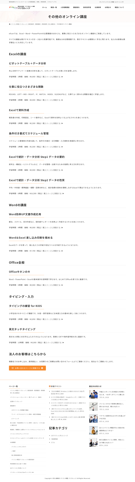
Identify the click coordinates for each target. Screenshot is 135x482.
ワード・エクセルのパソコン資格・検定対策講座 (26, 414)
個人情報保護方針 (16, 455)
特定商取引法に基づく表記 (18, 464)
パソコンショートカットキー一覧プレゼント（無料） (26, 397)
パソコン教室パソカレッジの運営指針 (22, 459)
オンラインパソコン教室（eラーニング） (111, 2)
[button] (27, 368)
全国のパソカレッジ (16, 401)
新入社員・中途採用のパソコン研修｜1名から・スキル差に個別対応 (27, 424)
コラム (53, 442)
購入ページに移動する (52, 76)
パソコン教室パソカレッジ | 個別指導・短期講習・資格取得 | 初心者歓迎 (27, 391)
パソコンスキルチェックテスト (19, 434)
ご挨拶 (13, 451)
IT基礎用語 (54, 439)
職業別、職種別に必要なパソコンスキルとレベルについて (27, 429)
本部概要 (13, 442)
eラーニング (15, 418)
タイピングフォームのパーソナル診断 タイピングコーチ (27, 438)
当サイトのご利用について (18, 468)
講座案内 (13, 406)
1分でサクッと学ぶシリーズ (59, 435)
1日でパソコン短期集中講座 (19, 410)
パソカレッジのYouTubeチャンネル (21, 472)
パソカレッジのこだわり (18, 447)
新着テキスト (56, 386)
